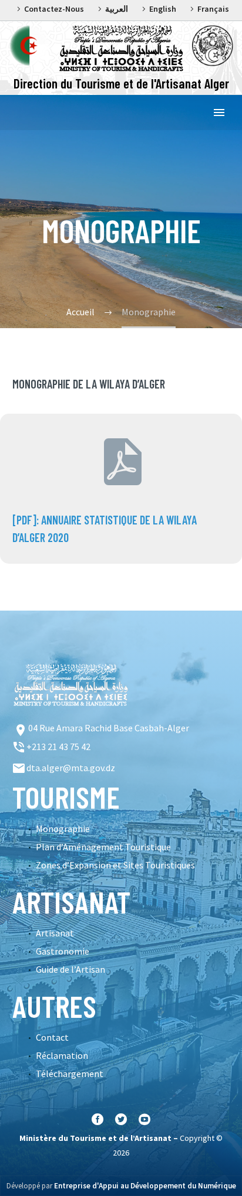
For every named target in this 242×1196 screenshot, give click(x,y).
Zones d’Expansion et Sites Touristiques (115, 865)
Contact (52, 1037)
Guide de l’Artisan (70, 969)
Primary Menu (219, 112)
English (162, 9)
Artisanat (55, 933)
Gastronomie (62, 951)
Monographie (63, 828)
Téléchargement (69, 1073)
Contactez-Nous (54, 9)
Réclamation (62, 1055)
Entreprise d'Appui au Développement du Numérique (145, 1186)
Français (213, 9)
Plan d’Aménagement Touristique (103, 847)
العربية (116, 9)
